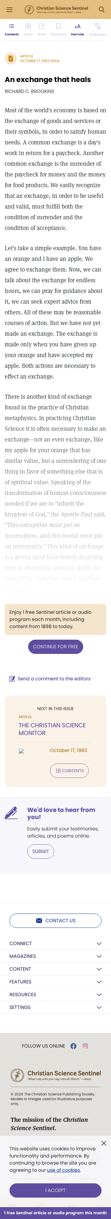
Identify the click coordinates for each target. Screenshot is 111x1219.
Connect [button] (20, 943)
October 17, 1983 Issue (39, 60)
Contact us (60, 920)
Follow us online (43, 1046)
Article (26, 56)
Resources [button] (22, 994)
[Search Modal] (101, 9)
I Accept (55, 1190)
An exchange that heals (48, 79)
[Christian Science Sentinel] (56, 10)
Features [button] (20, 981)
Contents (73, 771)
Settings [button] (19, 1007)
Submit (40, 851)
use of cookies (63, 1170)
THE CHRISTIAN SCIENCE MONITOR (52, 729)
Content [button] (20, 969)
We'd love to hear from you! (61, 813)
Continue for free (55, 646)
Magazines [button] (22, 956)
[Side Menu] (9, 9)
